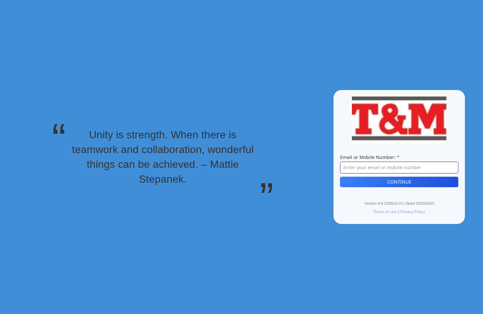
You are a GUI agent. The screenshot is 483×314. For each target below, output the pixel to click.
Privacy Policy (412, 211)
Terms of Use (385, 211)
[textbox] (399, 167)
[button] (399, 182)
